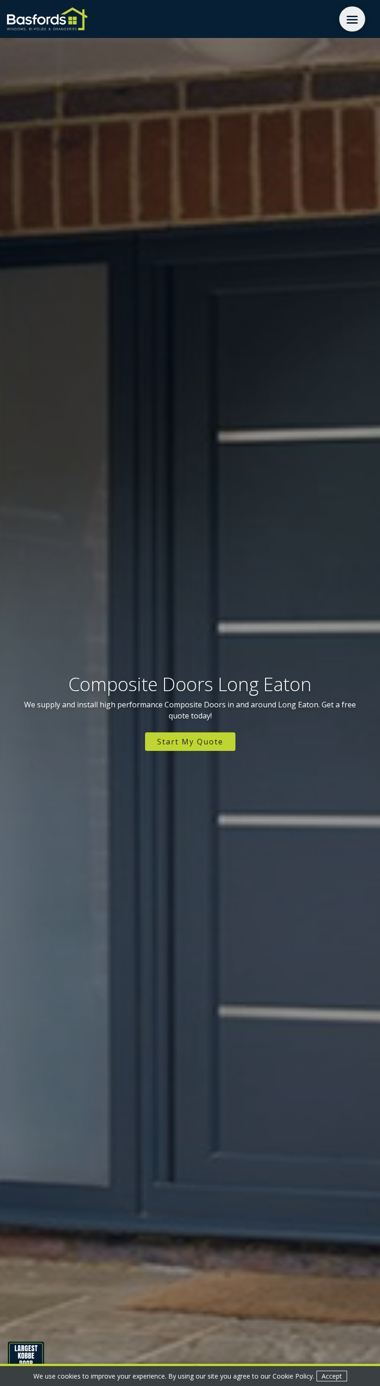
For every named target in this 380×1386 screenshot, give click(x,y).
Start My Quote (190, 742)
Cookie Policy (292, 1376)
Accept (332, 1376)
